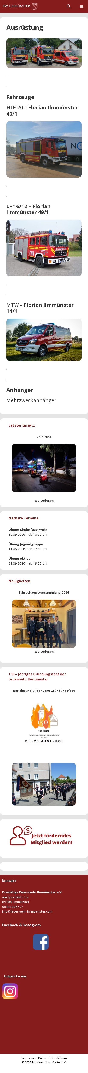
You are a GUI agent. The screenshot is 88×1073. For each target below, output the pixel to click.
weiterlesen (44, 500)
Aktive (25, 558)
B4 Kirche (44, 436)
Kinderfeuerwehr (33, 529)
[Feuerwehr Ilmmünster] (20, 6)
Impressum (28, 1058)
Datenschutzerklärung (52, 1058)
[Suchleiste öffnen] (68, 6)
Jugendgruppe (31, 544)
